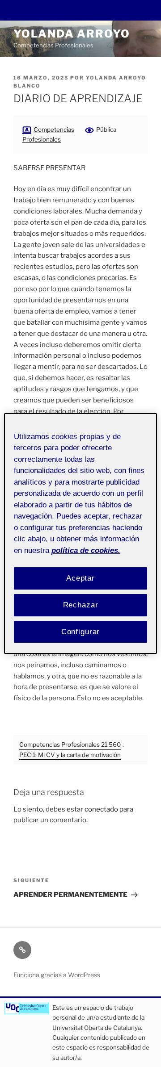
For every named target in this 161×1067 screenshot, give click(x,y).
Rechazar (80, 605)
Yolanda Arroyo (71, 33)
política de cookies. (85, 550)
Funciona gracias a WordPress (56, 975)
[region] (80, 533)
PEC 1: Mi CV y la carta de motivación (70, 754)
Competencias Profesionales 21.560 (70, 744)
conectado (101, 809)
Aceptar (80, 578)
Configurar (80, 632)
